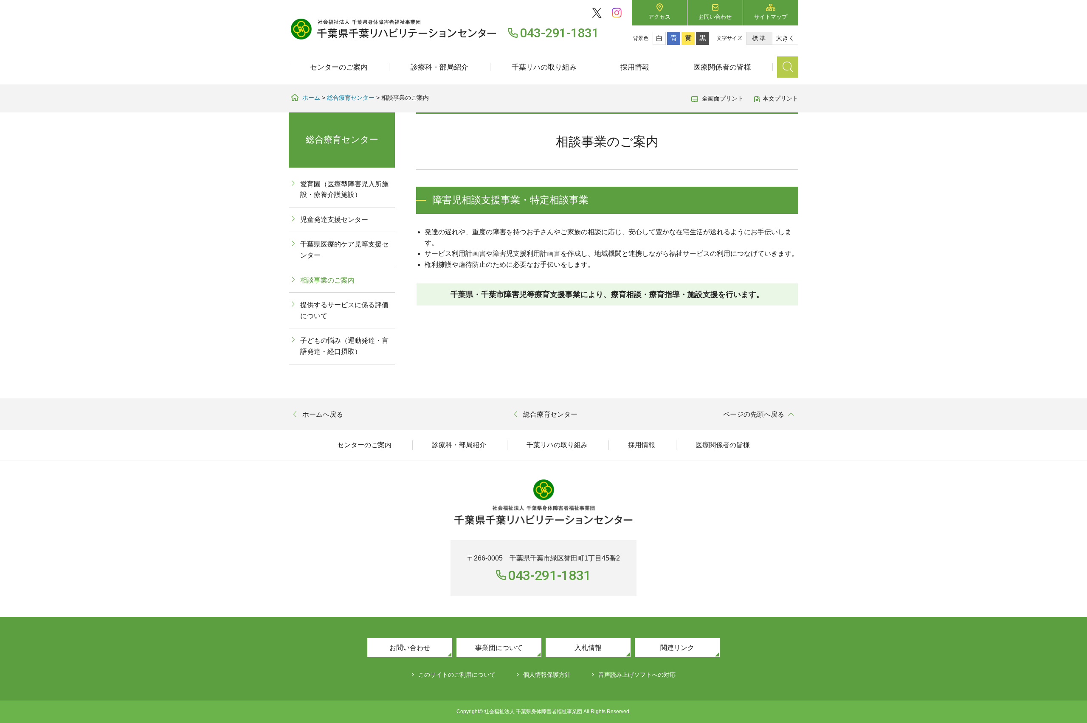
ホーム (311, 97)
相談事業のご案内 (327, 280)
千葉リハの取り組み (544, 67)
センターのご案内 (339, 67)
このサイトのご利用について (457, 674)
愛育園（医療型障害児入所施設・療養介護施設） (344, 189)
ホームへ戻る (322, 414)
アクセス (659, 17)
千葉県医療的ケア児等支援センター (344, 250)
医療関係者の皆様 (722, 67)
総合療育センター (351, 97)
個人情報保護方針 (547, 674)
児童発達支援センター (334, 219)
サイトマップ (770, 17)
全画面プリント (722, 98)
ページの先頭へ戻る (753, 414)
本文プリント (780, 98)
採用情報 (634, 67)
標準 (759, 38)
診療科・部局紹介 (439, 67)
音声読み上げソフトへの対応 (637, 674)
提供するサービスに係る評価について (344, 310)
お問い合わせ (715, 17)
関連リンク (677, 647)
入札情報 (588, 647)
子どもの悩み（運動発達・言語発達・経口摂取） (344, 346)
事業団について (499, 647)
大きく (785, 38)
